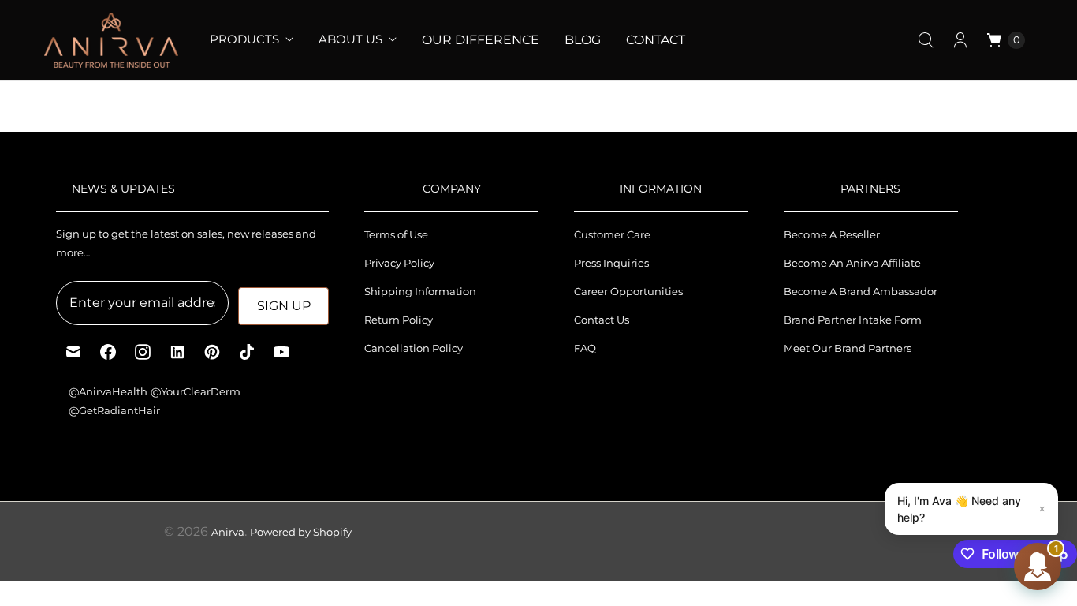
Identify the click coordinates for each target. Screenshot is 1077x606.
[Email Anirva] (73, 352)
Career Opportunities (628, 291)
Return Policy (398, 319)
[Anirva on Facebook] (108, 352)
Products (244, 39)
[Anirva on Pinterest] (212, 352)
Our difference (480, 39)
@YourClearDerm (195, 391)
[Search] (925, 40)
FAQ (585, 348)
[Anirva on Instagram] (142, 352)
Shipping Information (420, 291)
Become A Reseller (832, 234)
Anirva (227, 532)
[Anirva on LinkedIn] (177, 352)
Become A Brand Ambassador (860, 291)
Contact (655, 39)
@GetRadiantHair (114, 410)
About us (350, 39)
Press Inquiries (611, 262)
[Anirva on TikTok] (246, 352)
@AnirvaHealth (108, 391)
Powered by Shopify (301, 532)
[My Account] (960, 40)
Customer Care (612, 234)
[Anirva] (111, 40)
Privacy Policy (399, 262)
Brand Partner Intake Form (853, 319)
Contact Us (601, 319)
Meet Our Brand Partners (847, 348)
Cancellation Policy (413, 348)
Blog (583, 39)
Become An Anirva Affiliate (852, 262)
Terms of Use (396, 234)
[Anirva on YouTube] (281, 352)
